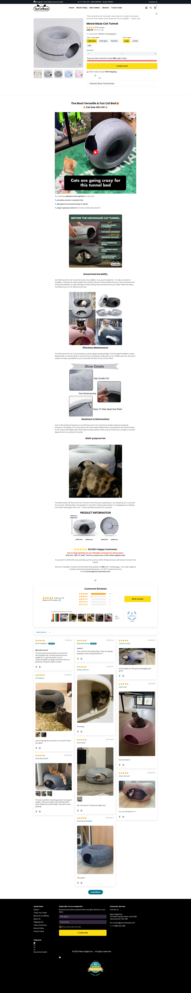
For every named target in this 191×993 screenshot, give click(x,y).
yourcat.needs (57, 2)
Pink (89, 45)
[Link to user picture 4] (49, 793)
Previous (36, 43)
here (117, 567)
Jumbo (135, 41)
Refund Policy (39, 928)
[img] (40, 640)
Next (80, 43)
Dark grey (103, 41)
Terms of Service (40, 925)
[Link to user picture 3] (43, 734)
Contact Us (153, 2)
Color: (93, 37)
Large (126, 41)
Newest (105, 7)
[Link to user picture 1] (137, 656)
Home (71, 7)
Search (36, 910)
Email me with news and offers (71, 927)
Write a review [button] (137, 599)
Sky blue (114, 41)
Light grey (92, 41)
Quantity (90, 50)
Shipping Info (39, 922)
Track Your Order (40, 913)
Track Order (116, 7)
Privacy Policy (39, 931)
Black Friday (81, 7)
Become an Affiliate (41, 916)
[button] (91, 27)
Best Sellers (95, 7)
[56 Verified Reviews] (95, 977)
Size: (127, 37)
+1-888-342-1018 (117, 926)
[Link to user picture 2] (38, 734)
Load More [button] (95, 892)
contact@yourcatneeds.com (122, 923)
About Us (37, 919)
